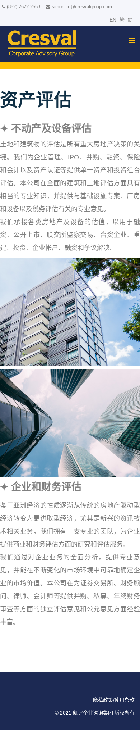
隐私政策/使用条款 (114, 700)
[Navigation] (132, 40)
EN (112, 20)
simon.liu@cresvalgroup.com (82, 6)
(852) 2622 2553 (23, 6)
